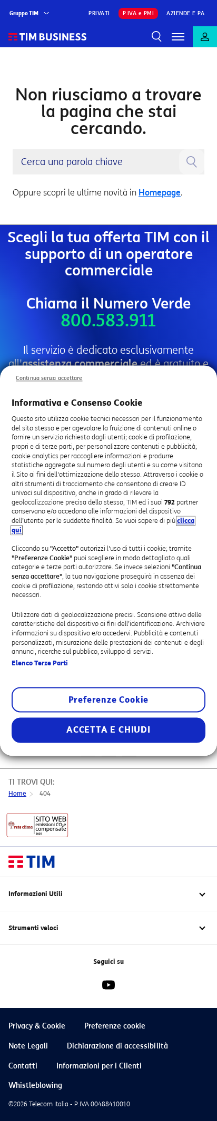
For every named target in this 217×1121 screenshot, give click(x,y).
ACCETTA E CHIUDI (108, 730)
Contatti (22, 1066)
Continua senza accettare (49, 378)
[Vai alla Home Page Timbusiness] (47, 36)
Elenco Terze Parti (40, 663)
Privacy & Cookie (36, 1026)
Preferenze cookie (114, 1026)
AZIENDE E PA (185, 13)
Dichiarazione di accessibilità (117, 1046)
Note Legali (28, 1046)
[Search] (157, 36)
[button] (178, 36)
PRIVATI (99, 13)
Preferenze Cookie (108, 700)
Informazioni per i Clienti (99, 1066)
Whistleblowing (35, 1085)
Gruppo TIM (23, 13)
